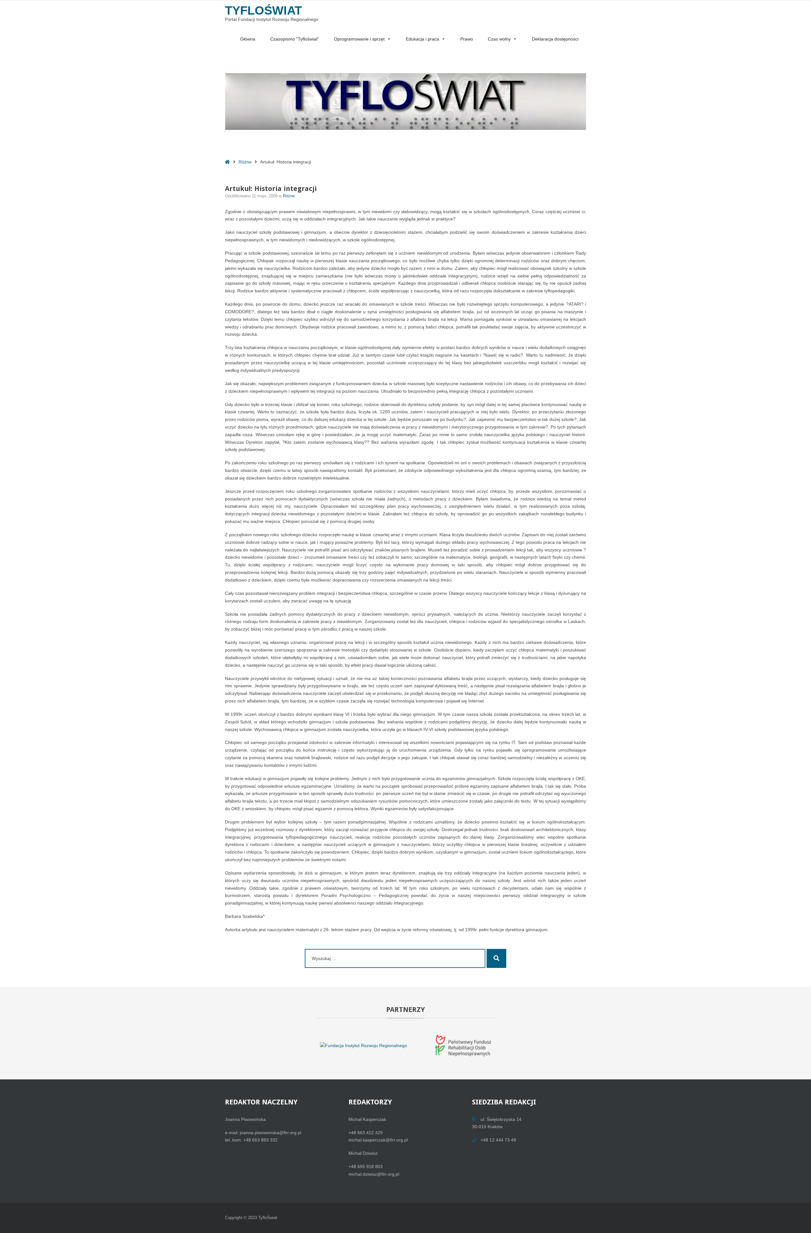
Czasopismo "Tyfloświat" (294, 38)
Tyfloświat (263, 10)
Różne (245, 161)
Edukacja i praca (422, 38)
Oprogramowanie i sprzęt (359, 38)
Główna (247, 38)
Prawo (466, 38)
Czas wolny (499, 38)
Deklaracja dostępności (555, 38)
